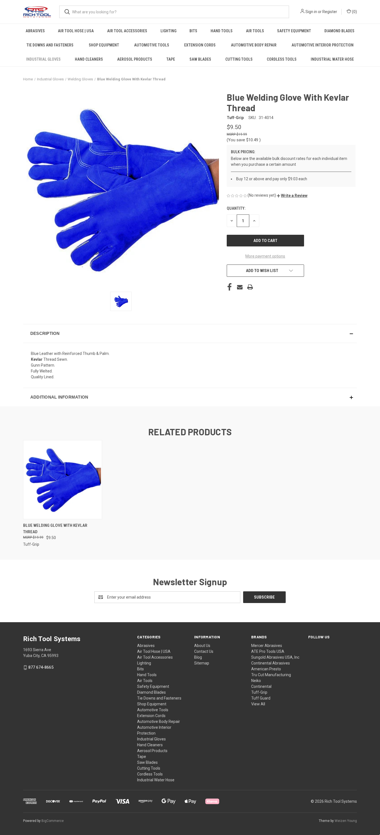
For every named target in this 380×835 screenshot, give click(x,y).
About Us (202, 645)
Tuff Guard (260, 698)
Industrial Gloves (43, 59)
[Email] (240, 287)
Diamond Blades (339, 31)
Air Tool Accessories (127, 31)
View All (258, 704)
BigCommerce (52, 821)
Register (329, 11)
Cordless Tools (282, 59)
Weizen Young (346, 821)
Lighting (168, 31)
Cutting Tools (239, 59)
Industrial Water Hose (332, 59)
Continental (261, 686)
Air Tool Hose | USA (76, 31)
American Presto (266, 669)
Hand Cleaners (89, 59)
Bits (193, 31)
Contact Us (203, 651)
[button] (292, 195)
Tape (170, 59)
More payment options (265, 256)
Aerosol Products (134, 59)
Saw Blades (200, 59)
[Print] (250, 287)
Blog (198, 657)
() (354, 11)
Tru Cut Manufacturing (271, 675)
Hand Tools (222, 31)
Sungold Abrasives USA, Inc (275, 657)
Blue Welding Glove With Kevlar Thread (55, 528)
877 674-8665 (40, 667)
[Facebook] (229, 287)
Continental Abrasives (270, 663)
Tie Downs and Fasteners (49, 45)
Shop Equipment (104, 45)
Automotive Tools (151, 45)
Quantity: (236, 208)
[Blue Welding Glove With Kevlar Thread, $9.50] (62, 479)
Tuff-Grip (259, 692)
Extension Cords (200, 45)
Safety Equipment (294, 31)
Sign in (311, 11)
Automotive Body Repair (254, 45)
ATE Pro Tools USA (267, 651)
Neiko (256, 680)
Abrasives (35, 31)
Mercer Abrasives (266, 645)
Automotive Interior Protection (323, 45)
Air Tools (255, 31)
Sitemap (201, 663)
